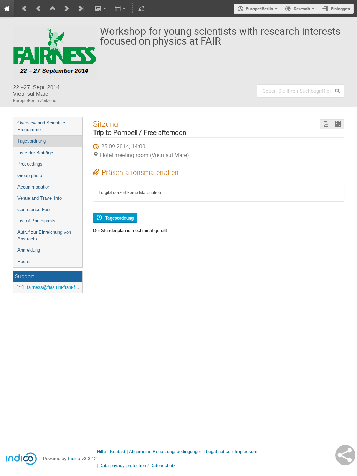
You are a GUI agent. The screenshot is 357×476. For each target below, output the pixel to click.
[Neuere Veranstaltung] (67, 8)
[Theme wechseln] (121, 8)
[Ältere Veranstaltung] (39, 8)
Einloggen (340, 9)
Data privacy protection (123, 465)
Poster (24, 261)
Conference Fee (33, 209)
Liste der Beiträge (35, 152)
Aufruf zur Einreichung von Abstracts (44, 235)
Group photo (29, 175)
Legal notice (219, 451)
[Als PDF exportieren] (326, 124)
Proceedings (30, 164)
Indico (74, 458)
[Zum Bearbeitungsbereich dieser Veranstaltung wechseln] (142, 8)
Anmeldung (28, 250)
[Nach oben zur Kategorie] (53, 8)
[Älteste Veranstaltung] (25, 8)
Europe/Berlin (259, 9)
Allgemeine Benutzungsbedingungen (165, 451)
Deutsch (302, 9)
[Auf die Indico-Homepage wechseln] (7, 8)
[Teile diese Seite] (345, 455)
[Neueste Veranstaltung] (80, 8)
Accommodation (33, 187)
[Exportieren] (101, 8)
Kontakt (118, 451)
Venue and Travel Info (39, 198)
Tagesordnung (31, 141)
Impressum (246, 451)
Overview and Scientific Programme (41, 126)
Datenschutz (163, 465)
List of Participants (36, 220)
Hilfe (101, 451)
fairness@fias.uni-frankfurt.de (56, 287)
